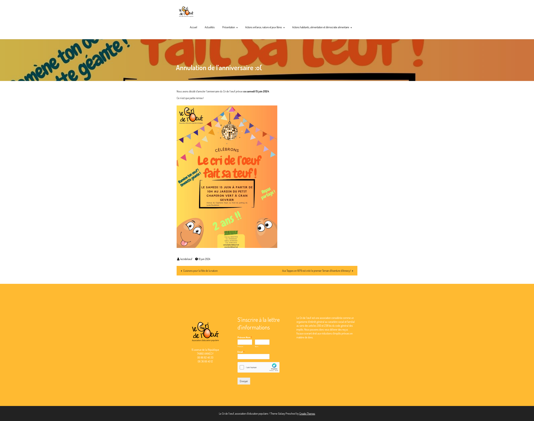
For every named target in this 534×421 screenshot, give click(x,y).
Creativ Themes (307, 413)
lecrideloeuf (186, 259)
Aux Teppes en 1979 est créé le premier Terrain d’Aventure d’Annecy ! (316, 270)
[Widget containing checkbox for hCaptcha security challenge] (259, 367)
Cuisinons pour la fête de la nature (200, 270)
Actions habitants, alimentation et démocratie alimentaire (320, 27)
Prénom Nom (245, 337)
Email (241, 351)
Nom (256, 346)
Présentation (228, 27)
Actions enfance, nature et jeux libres (263, 27)
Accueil (193, 27)
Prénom (240, 346)
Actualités (210, 27)
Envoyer (244, 381)
